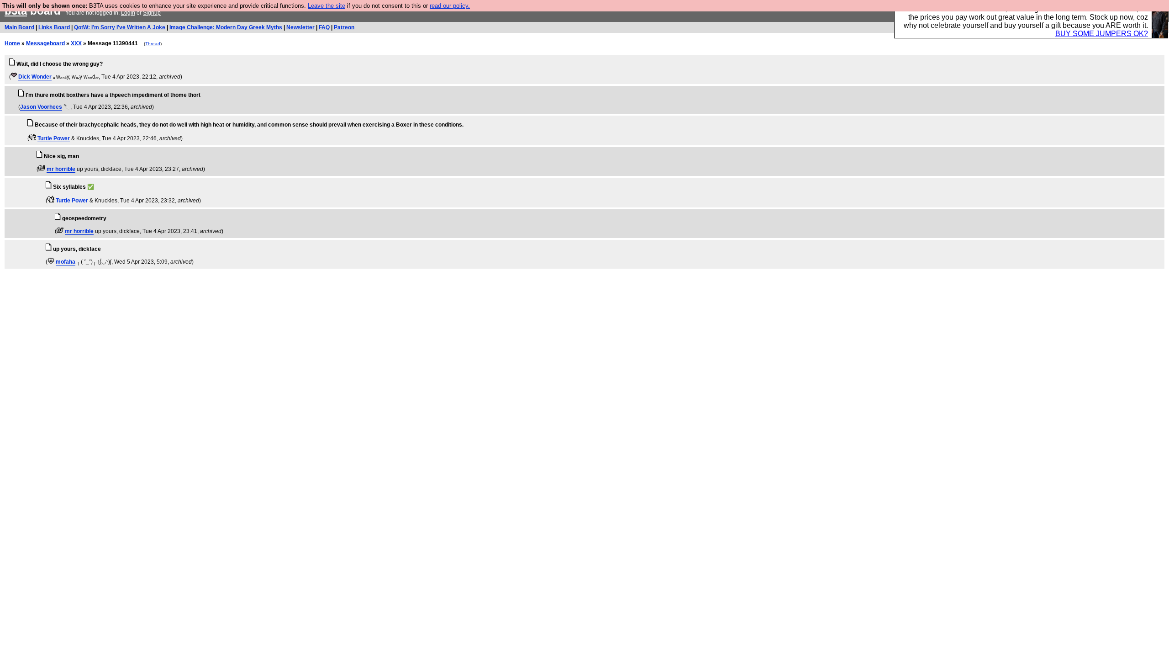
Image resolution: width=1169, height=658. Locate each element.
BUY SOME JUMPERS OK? (1101, 33)
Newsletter (300, 27)
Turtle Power (53, 138)
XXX (76, 43)
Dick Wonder (35, 77)
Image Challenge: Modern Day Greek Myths (225, 27)
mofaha (65, 262)
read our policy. (450, 5)
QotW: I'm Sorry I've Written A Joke (119, 27)
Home (12, 43)
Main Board (19, 27)
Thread (152, 43)
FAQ (324, 27)
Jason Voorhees (41, 107)
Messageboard (45, 43)
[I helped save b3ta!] (14, 77)
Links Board (54, 27)
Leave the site (326, 5)
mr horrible (61, 169)
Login (128, 13)
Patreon (344, 27)
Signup (152, 13)
